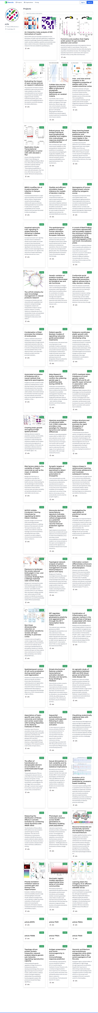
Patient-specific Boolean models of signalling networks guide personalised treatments (57, 336)
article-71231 (54, 922)
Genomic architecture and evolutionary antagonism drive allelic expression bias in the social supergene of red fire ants (81, 954)
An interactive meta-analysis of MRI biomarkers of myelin (39, 33)
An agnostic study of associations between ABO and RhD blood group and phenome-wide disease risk (80, 673)
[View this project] (40, 23)
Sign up (90, 2)
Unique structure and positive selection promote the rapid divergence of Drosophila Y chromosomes (80, 425)
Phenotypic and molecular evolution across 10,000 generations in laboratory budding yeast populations (57, 820)
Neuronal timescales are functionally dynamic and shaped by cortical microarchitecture (81, 829)
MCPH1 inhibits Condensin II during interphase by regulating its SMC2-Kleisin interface (33, 514)
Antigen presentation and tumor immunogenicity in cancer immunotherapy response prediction (57, 954)
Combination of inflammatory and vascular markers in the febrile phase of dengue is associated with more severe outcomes (81, 618)
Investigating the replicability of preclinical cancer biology (79, 513)
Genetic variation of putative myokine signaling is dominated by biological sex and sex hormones (58, 279)
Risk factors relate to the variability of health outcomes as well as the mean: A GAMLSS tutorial (34, 470)
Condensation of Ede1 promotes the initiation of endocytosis (34, 334)
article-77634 (54, 936)
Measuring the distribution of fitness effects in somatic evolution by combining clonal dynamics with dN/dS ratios (34, 820)
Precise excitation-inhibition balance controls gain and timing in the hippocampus (32, 885)
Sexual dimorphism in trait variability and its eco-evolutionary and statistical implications (58, 764)
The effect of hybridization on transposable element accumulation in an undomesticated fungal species (34, 766)
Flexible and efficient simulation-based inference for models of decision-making (57, 190)
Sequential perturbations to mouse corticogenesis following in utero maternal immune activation (57, 720)
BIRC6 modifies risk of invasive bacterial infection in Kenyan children (33, 190)
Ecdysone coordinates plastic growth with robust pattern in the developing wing (81, 335)
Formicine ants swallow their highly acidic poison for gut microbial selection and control (75, 41)
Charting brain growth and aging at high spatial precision (33, 429)
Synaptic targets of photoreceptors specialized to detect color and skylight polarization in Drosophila (57, 471)
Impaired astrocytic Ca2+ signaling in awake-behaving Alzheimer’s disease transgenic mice (32, 231)
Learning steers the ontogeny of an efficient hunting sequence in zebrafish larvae (81, 884)
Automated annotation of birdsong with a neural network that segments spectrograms (34, 377)
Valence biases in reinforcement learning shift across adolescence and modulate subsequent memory (82, 470)
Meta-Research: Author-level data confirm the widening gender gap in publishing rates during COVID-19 (57, 379)
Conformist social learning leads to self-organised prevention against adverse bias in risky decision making (81, 279)
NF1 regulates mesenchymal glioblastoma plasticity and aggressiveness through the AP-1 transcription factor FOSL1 (58, 619)
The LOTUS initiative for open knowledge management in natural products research (34, 295)
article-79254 (77, 922)
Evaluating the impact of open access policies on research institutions (34, 83)
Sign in (83, 2)
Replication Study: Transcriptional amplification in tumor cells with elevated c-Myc (33, 151)
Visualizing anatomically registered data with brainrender (82, 717)
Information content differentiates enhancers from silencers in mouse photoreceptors (81, 565)
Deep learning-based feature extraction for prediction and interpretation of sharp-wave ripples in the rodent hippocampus (81, 135)
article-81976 (30, 922)
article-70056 (30, 936)
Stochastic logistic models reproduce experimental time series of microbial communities (56, 882)
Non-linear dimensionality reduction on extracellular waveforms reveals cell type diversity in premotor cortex (34, 631)
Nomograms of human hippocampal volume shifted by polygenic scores (81, 190)
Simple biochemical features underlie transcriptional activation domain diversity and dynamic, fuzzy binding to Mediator (58, 675)
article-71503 (77, 936)
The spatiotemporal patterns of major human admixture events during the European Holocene (57, 231)
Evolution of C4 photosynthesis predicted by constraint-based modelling (81, 780)
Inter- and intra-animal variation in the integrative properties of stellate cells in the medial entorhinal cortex (82, 82)
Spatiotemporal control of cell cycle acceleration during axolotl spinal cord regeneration (34, 672)
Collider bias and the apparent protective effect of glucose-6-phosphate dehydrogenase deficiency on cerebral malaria (58, 90)
